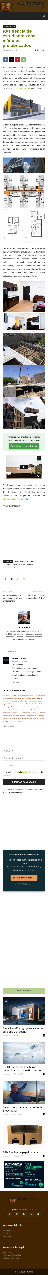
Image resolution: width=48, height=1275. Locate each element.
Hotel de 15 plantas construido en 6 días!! (35, 596)
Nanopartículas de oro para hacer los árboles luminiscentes (12, 598)
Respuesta (15, 682)
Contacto (6, 1233)
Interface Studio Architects (14, 499)
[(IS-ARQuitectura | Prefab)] (24, 6)
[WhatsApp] (23, 59)
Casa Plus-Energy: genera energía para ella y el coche (23, 1030)
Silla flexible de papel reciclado (22, 1152)
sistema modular (22, 88)
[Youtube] (38, 1214)
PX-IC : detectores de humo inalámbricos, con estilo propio (22, 1068)
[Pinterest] (17, 59)
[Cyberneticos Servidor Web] (24, 1174)
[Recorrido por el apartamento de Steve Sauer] (24, 1092)
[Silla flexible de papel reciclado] (24, 1135)
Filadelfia (7, 565)
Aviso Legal (7, 1252)
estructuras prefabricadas (24, 561)
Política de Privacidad (16, 721)
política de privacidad (31, 772)
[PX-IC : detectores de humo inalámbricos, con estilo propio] (24, 1053)
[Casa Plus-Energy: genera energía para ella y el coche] (24, 1011)
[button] (4, 16)
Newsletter (7, 1230)
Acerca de (7, 1236)
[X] (11, 59)
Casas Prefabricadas (9, 26)
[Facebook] (5, 59)
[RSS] (24, 1214)
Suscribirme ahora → (24, 877)
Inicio (5, 22)
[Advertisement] (24, 531)
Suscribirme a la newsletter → (24, 446)
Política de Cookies (11, 1258)
